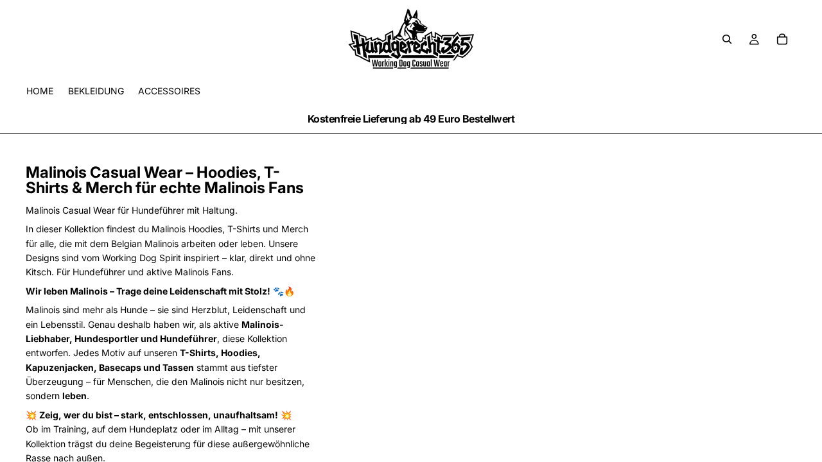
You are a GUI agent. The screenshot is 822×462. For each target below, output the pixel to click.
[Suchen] (727, 39)
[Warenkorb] (782, 39)
